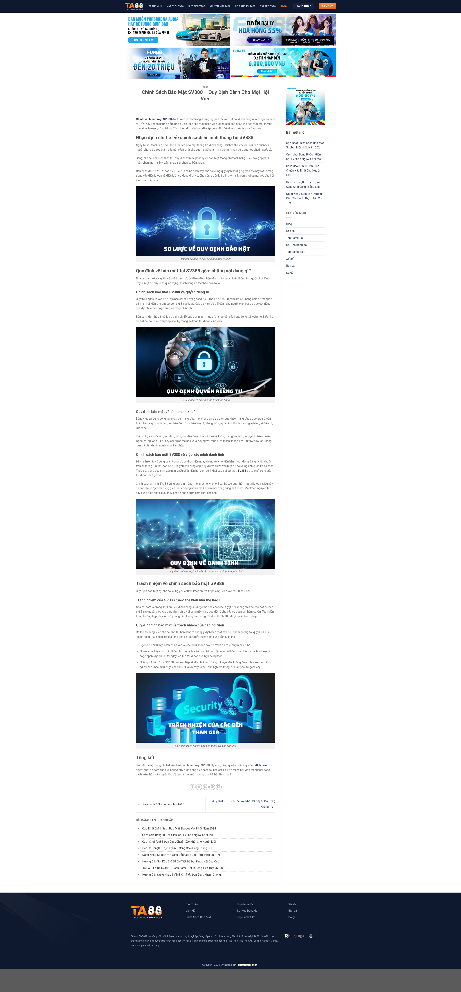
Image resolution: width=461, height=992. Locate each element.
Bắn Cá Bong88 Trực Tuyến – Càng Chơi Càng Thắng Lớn (177, 848)
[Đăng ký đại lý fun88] (177, 30)
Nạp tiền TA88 (175, 6)
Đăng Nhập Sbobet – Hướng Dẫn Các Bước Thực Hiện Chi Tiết (181, 855)
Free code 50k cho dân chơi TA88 (163, 804)
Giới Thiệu (192, 904)
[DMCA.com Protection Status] (248, 964)
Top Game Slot (295, 251)
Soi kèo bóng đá (296, 245)
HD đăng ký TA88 (245, 6)
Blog (283, 6)
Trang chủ (155, 6)
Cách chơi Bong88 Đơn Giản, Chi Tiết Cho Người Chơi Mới (177, 835)
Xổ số (290, 259)
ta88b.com (260, 765)
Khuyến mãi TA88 (220, 6)
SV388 (242, 470)
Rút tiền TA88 (196, 6)
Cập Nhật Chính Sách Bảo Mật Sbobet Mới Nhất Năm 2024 (179, 828)
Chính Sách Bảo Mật (198, 917)
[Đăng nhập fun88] (283, 63)
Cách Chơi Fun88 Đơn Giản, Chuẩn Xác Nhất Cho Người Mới (179, 841)
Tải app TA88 (268, 6)
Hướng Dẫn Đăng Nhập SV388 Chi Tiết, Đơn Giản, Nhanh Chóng (181, 874)
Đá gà (289, 272)
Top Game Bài (294, 238)
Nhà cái (290, 231)
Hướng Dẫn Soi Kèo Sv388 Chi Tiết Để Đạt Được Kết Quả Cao (180, 861)
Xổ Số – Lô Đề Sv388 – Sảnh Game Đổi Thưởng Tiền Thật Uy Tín (182, 868)
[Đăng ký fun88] (305, 105)
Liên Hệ (190, 910)
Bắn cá (290, 265)
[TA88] (134, 6)
